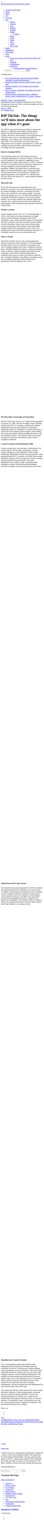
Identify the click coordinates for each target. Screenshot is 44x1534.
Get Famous (9, 1487)
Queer (12, 38)
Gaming (13, 30)
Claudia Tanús (9, 110)
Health (12, 32)
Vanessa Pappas (17, 1424)
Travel (12, 44)
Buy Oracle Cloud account (18, 1420)
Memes (12, 22)
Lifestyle (4, 100)
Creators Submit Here (13, 1506)
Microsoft (13, 1422)
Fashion (13, 28)
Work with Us (10, 1492)
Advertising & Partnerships (15, 1502)
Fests (7, 54)
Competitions (14, 64)
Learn (7, 56)
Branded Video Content (13, 1494)
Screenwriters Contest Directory (25, 68)
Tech (11, 42)
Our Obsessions (19, 100)
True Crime (14, 46)
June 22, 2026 (6, 108)
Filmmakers (9, 50)
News (7, 14)
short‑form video (23, 1422)
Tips (6, 1500)
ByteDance (32, 1420)
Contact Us (9, 1490)
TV (6, 16)
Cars (11, 26)
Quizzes (13, 24)
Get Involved (10, 1496)
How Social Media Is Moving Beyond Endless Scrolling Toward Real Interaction (22, 79)
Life (6, 20)
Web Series (9, 52)
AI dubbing (5, 1420)
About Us (8, 1483)
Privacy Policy (10, 1485)
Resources (13, 66)
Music (12, 36)
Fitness (16, 34)
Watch (7, 48)
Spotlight (13, 62)
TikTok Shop (33, 1422)
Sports (12, 40)
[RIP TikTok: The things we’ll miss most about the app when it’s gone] (16, 1444)
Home (7, 12)
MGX (8, 1422)
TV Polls (8, 18)
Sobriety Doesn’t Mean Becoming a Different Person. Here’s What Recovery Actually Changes (23, 95)
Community (9, 1504)
